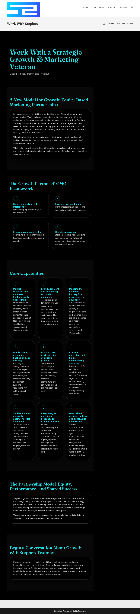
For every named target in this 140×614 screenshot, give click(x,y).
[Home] (104, 24)
